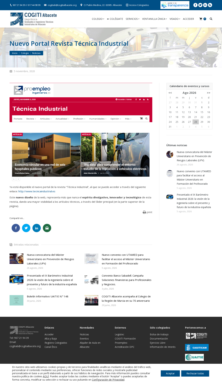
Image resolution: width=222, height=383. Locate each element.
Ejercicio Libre (157, 342)
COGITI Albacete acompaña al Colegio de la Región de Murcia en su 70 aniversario (126, 298)
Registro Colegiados (56, 342)
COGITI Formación (125, 338)
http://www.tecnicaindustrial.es (36, 191)
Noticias (36, 53)
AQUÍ (46, 376)
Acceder (49, 334)
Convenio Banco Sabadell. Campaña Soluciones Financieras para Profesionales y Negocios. (126, 280)
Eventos (84, 338)
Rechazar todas (195, 373)
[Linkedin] (205, 5)
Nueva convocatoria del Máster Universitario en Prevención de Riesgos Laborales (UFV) (50, 259)
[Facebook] (195, 5)
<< (170, 93)
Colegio (25, 53)
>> (208, 93)
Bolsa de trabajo (159, 334)
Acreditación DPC (124, 346)
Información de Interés (163, 346)
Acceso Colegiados (139, 5)
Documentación (159, 338)
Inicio (15, 53)
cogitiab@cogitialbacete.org (62, 5)
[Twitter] (200, 5)
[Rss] (210, 5)
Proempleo (121, 342)
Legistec (119, 334)
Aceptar (170, 373)
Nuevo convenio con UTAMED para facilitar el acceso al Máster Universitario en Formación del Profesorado (126, 259)
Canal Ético (51, 346)
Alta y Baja (51, 338)
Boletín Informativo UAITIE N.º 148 (47, 296)
